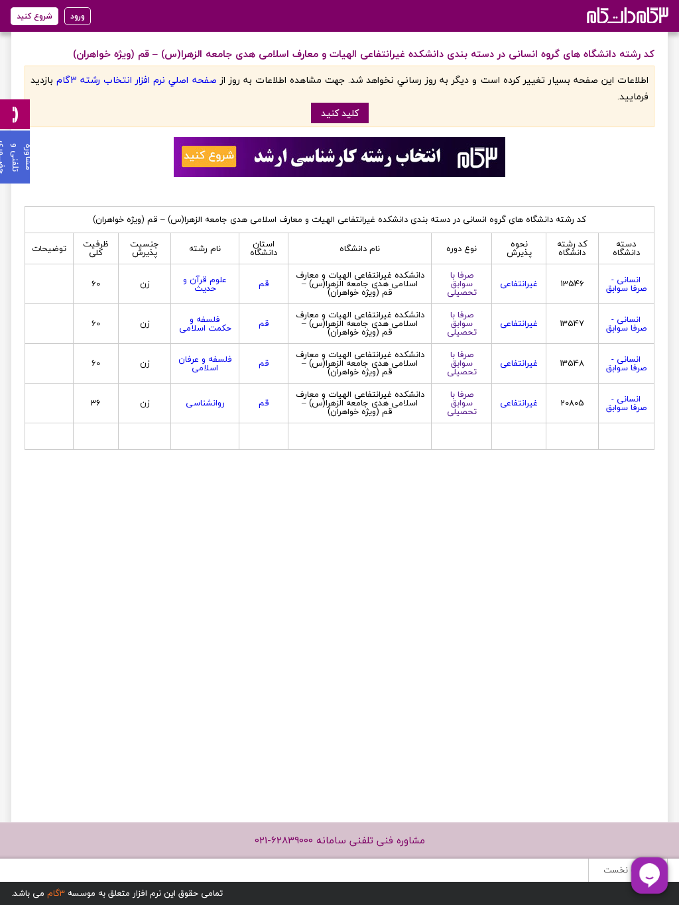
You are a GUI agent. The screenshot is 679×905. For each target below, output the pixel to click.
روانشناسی (205, 403)
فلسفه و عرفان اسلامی (205, 363)
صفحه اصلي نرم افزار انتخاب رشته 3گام (136, 80)
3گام (56, 893)
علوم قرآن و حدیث (205, 283)
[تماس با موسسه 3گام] (15, 114)
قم (264, 283)
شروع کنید (34, 16)
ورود (77, 16)
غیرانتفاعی (519, 283)
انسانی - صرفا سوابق (626, 283)
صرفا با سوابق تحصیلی (462, 283)
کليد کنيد (340, 113)
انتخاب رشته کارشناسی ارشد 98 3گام (626, 15)
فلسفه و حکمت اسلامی (205, 323)
